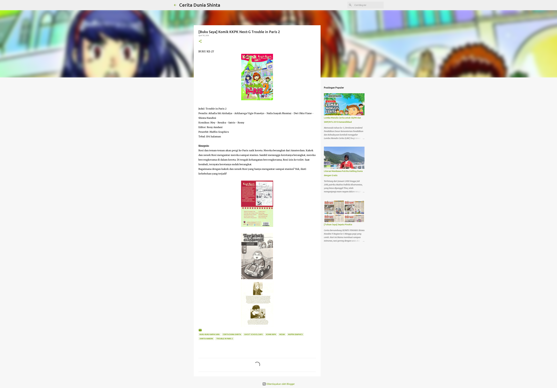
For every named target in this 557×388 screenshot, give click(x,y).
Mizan (282, 334)
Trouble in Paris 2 (224, 339)
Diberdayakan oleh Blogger (280, 384)
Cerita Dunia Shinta (199, 5)
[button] (200, 41)
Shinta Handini (206, 339)
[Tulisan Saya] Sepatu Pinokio (338, 224)
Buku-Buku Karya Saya (209, 334)
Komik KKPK (271, 334)
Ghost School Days (253, 334)
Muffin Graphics (295, 334)
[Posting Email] (200, 331)
